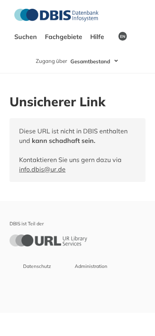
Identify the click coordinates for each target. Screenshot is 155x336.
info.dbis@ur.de (42, 169)
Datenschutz (37, 266)
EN (122, 36)
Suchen (26, 37)
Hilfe (98, 37)
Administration (91, 266)
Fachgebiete (64, 37)
